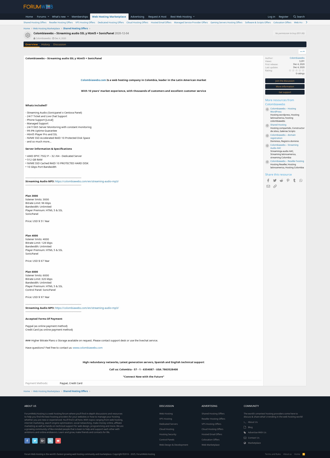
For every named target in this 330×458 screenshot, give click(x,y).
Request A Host (157, 16)
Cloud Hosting (166, 429)
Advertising (137, 16)
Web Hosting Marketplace (109, 16)
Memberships (80, 16)
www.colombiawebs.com (88, 347)
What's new (59, 16)
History (45, 44)
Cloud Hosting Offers (137, 22)
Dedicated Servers (168, 423)
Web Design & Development (173, 444)
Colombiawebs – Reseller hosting (287, 161)
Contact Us (253, 437)
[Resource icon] (267, 109)
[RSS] (304, 454)
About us (287, 454)
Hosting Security (167, 434)
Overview (31, 44)
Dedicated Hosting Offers (111, 22)
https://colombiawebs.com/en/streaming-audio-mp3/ (87, 181)
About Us (253, 422)
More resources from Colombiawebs (279, 102)
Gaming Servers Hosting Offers (226, 22)
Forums (41, 16)
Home (29, 16)
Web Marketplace (210, 444)
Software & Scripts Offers (258, 22)
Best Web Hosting (181, 16)
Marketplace (254, 442)
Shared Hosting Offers (35, 22)
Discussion (59, 44)
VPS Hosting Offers (85, 22)
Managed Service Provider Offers (191, 22)
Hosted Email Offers (161, 22)
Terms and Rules (273, 454)
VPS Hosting (165, 418)
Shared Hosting (278, 124)
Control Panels (166, 439)
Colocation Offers (282, 22)
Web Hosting (166, 413)
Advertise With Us (257, 432)
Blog (250, 427)
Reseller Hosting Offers (61, 22)
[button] (48, 16)
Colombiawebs (43, 38)
